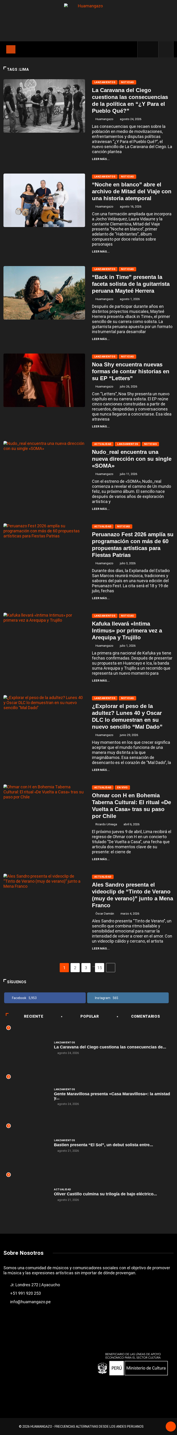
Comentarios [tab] (145, 1016)
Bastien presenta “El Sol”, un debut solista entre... (103, 1145)
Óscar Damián (104, 913)
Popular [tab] (89, 1016)
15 (99, 967)
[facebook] (144, 49)
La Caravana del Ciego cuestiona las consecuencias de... (110, 1047)
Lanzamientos (104, 82)
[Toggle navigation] (10, 49)
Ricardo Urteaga (106, 824)
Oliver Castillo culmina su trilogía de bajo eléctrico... (105, 1194)
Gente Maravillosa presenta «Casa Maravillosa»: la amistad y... (112, 1096)
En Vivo (122, 787)
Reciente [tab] (33, 1016)
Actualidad (102, 444)
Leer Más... (101, 159)
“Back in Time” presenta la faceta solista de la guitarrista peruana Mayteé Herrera (131, 284)
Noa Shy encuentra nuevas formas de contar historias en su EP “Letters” (130, 371)
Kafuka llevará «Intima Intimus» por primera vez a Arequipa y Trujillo (127, 630)
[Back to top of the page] (170, 1427)
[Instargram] (152, 49)
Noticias (127, 82)
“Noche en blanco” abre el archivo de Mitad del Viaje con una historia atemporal (131, 191)
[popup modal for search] (166, 49)
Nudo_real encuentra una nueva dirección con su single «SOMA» (131, 459)
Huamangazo (104, 119)
